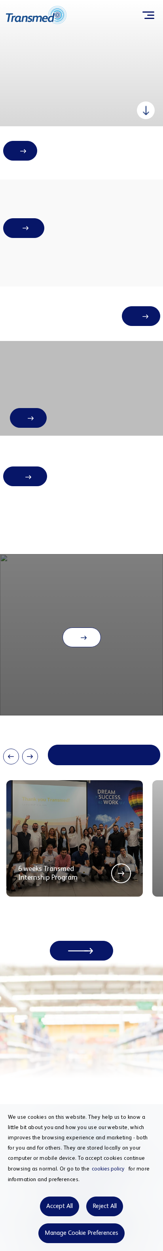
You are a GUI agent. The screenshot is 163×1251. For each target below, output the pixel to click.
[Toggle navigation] (148, 15)
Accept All (59, 1206)
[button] (11, 756)
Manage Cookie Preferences (81, 1233)
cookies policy (108, 1169)
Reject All (105, 1206)
